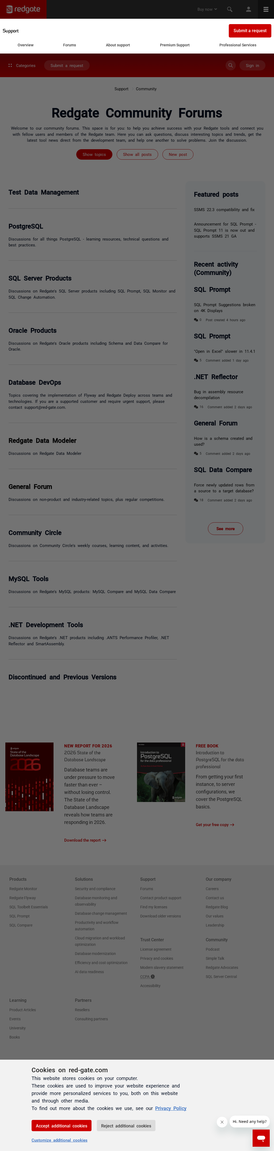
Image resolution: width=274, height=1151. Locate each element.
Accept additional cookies (61, 1125)
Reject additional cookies (126, 1125)
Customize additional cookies (59, 1140)
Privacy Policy (171, 1107)
